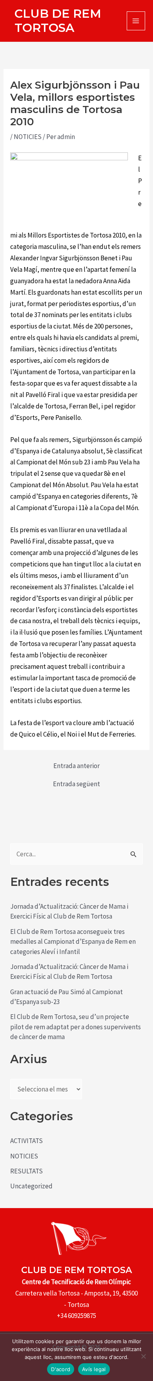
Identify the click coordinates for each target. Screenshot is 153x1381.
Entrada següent (76, 784)
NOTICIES (28, 136)
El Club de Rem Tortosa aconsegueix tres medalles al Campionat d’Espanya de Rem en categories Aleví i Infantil (73, 941)
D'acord (60, 1369)
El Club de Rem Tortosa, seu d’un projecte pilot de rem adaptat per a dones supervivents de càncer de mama (75, 1026)
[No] (143, 1356)
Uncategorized (31, 1186)
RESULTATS (26, 1171)
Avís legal (94, 1369)
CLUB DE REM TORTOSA (58, 20)
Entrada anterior (76, 766)
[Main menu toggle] (136, 20)
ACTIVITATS (26, 1140)
